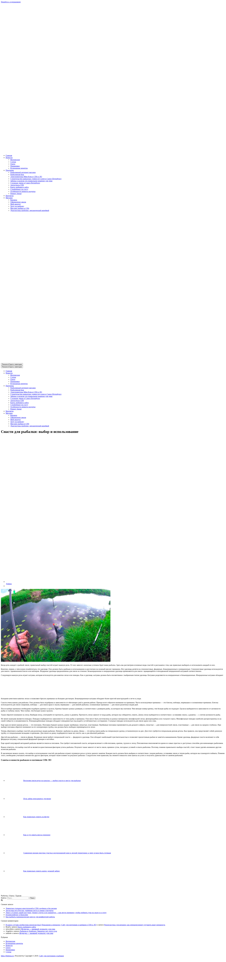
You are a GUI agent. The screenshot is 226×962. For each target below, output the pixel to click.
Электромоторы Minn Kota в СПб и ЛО (26, 177)
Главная (9, 155)
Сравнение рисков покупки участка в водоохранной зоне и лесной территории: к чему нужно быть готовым (67, 853)
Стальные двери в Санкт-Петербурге (25, 183)
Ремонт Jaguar (16, 194)
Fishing (9, 584)
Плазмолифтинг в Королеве (17, 915)
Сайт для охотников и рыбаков (51, 956)
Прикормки (15, 166)
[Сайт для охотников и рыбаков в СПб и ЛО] (113, 151)
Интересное (15, 160)
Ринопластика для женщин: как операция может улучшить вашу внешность (134, 925)
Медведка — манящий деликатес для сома (38, 929)
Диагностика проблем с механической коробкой (29, 210)
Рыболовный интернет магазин (23, 172)
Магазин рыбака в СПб (19, 208)
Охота (12, 164)
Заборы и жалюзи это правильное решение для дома (31, 181)
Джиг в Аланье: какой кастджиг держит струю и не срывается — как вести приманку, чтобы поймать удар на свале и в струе (56, 913)
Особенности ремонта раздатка (22, 191)
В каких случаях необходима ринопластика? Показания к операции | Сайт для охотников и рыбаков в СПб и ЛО (51, 925)
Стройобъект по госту (19, 189)
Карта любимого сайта (19, 187)
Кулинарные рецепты (19, 168)
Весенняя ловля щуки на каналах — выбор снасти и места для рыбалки (52, 781)
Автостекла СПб (17, 185)
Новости (9, 945)
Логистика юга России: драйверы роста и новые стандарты (29, 910)
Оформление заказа (18, 202)
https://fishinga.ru (7, 956)
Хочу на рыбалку (17, 206)
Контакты (10, 196)
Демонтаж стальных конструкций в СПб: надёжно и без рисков (31, 908)
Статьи (13, 162)
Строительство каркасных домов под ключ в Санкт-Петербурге (35, 179)
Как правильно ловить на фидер (36, 817)
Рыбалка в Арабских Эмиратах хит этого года (38, 931)
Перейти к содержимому (11, 2)
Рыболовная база (17, 175)
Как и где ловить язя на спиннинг (36, 835)
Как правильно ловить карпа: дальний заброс (41, 871)
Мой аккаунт (15, 204)
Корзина (13, 200)
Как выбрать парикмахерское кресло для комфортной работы (30, 917)
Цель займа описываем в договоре (37, 799)
